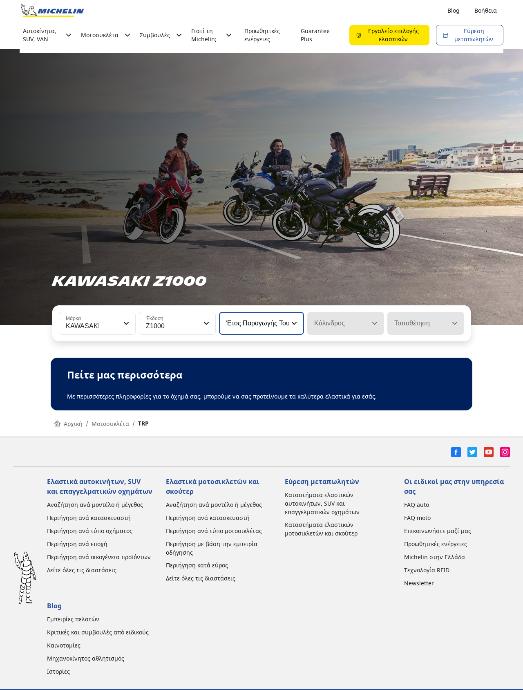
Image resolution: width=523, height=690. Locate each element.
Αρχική (73, 424)
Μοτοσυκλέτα (110, 424)
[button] (125, 323)
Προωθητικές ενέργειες (262, 35)
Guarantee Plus (315, 35)
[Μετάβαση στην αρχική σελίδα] (52, 10)
